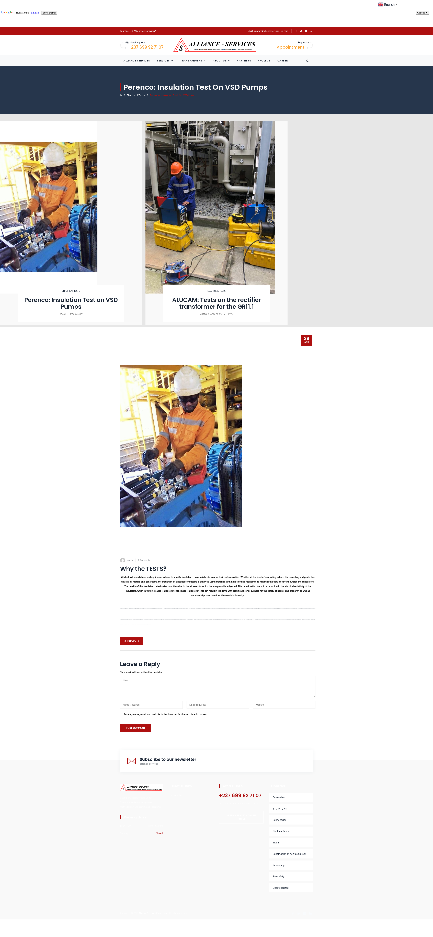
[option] (216, 223)
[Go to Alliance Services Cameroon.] (121, 95)
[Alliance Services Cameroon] (216, 45)
